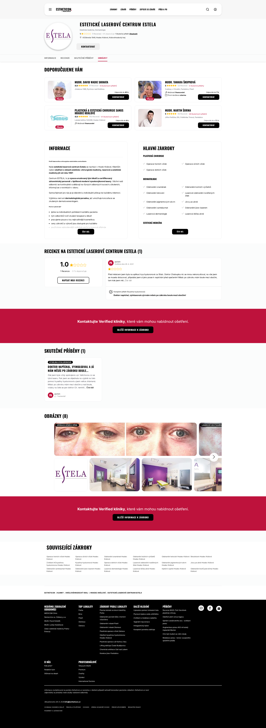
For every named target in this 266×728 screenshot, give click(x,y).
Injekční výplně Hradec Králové (174, 569)
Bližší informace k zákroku (133, 329)
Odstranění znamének (156, 187)
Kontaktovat (118, 97)
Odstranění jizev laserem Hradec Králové (87, 570)
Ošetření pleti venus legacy (173, 617)
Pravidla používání (73, 707)
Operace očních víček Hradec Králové (86, 558)
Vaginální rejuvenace (142, 622)
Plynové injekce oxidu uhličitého (146, 614)
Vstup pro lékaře (85, 666)
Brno (80, 614)
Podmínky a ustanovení (53, 711)
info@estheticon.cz (72, 702)
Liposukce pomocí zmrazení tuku (146, 610)
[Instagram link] (201, 609)
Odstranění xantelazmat (157, 207)
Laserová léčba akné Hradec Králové (144, 570)
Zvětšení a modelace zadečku (145, 618)
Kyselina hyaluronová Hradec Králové (86, 564)
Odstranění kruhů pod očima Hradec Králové (204, 570)
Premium (82, 670)
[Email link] (219, 608)
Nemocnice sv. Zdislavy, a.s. (55, 617)
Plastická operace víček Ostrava (112, 631)
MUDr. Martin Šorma (178, 110)
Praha (81, 610)
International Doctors (87, 681)
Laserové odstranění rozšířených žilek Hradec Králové (145, 564)
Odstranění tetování (155, 193)
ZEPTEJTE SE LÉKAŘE (147, 9)
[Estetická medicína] (64, 10)
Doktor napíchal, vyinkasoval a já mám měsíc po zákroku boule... (71, 369)
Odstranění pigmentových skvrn (160, 202)
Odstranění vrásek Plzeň (109, 623)
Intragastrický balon (141, 626)
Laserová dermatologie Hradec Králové (116, 570)
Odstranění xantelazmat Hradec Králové (59, 570)
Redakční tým (49, 670)
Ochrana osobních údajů (54, 707)
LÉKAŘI (123, 9)
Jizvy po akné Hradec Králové (202, 563)
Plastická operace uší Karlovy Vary (113, 642)
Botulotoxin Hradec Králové (201, 557)
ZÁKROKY (113, 9)
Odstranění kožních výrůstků (198, 187)
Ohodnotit (133, 34)
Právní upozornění (119, 707)
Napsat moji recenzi (73, 280)
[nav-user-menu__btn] (215, 9)
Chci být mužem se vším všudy (174, 634)
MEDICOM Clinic (50, 613)
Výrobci (82, 677)
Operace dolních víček (156, 170)
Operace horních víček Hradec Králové (58, 558)
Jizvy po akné (191, 202)
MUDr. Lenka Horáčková (53, 625)
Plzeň (81, 618)
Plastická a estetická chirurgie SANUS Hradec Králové (99, 111)
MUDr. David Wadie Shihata (91, 82)
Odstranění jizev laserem (196, 207)
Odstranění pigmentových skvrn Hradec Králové (174, 564)
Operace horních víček (156, 164)
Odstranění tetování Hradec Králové (176, 557)
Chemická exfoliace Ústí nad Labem (113, 649)
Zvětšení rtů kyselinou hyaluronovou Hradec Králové (58, 564)
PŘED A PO (162, 9)
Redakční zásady (134, 707)
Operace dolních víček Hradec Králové (116, 564)
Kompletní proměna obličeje (144, 629)
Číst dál (90, 387)
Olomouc (82, 622)
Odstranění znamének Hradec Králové (115, 558)
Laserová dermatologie (156, 214)
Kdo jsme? (48, 666)
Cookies (86, 707)
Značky (81, 673)
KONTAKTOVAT (88, 46)
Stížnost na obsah (51, 673)
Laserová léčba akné (194, 214)
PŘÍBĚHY (132, 9)
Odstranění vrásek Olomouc (110, 627)
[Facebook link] (210, 609)
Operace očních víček (195, 164)
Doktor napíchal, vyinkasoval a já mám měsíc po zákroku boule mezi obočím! (150, 295)
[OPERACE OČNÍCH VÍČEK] (125, 439)
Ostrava (82, 626)
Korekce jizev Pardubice (109, 653)
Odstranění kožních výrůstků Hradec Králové (144, 558)
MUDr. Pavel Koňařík (52, 621)
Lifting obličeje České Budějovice (113, 646)
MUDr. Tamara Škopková (180, 82)
